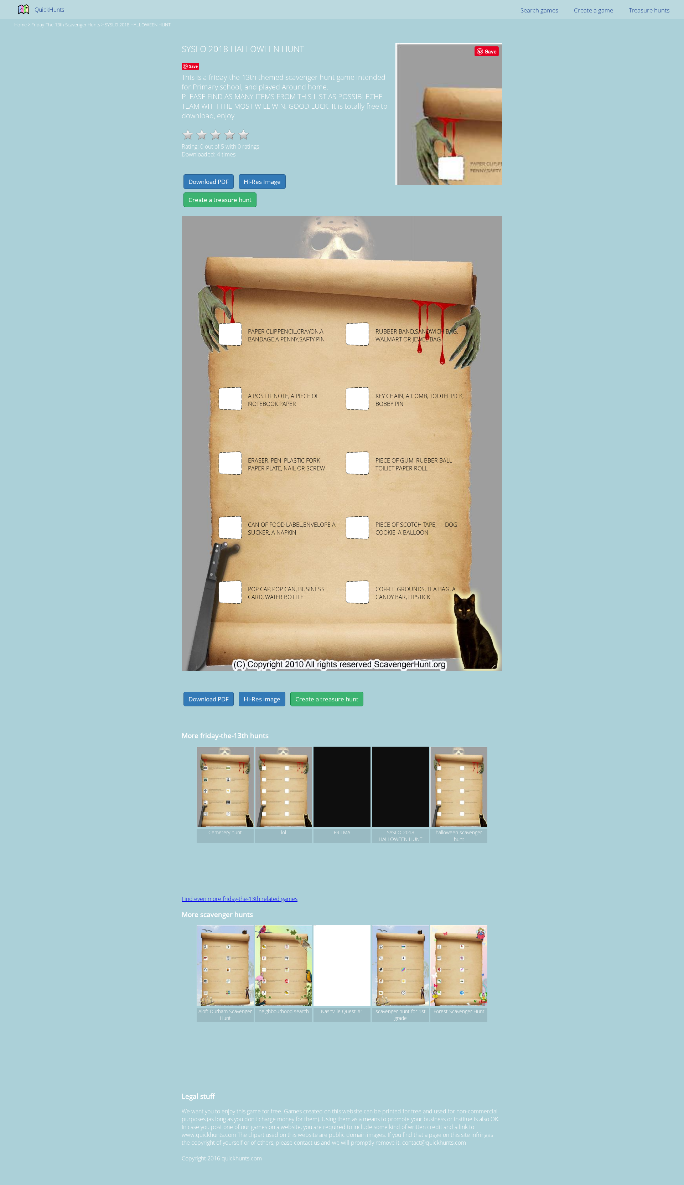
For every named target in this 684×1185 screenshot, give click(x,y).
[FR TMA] (342, 788)
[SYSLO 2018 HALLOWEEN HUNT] (400, 788)
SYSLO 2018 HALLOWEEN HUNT (138, 24)
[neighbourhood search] (283, 966)
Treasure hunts (649, 10)
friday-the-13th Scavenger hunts (65, 24)
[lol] (283, 788)
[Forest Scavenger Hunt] (458, 966)
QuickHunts (49, 10)
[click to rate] (188, 134)
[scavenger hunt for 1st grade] (400, 966)
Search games (539, 10)
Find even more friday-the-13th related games (239, 899)
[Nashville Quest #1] (342, 966)
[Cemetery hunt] (225, 788)
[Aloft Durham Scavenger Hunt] (225, 966)
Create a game (593, 10)
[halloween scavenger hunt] (458, 788)
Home (20, 24)
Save (491, 51)
